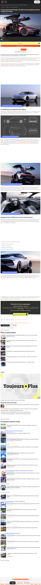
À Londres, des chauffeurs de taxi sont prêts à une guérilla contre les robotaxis (22, 446)
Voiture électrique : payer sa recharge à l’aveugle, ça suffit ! (18, 433)
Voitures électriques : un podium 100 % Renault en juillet (12, 410)
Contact (36, 584)
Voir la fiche (10, 556)
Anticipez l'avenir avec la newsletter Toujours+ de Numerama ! (13, 400)
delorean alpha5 (10, 327)
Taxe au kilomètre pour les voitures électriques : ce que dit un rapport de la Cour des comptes (19, 408)
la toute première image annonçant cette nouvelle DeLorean (13, 63)
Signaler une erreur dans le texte (21, 322)
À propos (2, 584)
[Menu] (5, 1)
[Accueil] (2, 1)
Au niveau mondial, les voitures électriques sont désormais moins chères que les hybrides (23, 522)
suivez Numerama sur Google (19, 319)
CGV (40, 584)
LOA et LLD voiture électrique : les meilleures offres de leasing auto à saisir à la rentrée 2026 (22, 460)
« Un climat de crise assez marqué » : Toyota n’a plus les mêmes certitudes (15, 413)
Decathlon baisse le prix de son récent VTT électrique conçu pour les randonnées (23, 541)
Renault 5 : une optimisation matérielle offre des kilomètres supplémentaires (22, 527)
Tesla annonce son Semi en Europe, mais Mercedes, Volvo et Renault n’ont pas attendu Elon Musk (22, 466)
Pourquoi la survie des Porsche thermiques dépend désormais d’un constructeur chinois (23, 496)
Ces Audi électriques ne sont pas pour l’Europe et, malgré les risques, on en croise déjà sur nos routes (23, 479)
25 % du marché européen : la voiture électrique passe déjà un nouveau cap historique (22, 426)
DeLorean (3, 327)
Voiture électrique (14, 7)
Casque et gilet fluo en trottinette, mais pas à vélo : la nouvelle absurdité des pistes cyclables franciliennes (23, 548)
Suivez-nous (23, 49)
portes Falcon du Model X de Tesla (23, 143)
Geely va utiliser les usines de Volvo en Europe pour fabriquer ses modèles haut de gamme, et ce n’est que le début (23, 487)
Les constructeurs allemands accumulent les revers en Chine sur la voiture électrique (21, 510)
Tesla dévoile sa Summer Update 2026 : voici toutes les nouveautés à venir (15, 412)
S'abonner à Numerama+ (19, 314)
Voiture (7, 7)
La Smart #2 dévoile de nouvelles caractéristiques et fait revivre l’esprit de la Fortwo (23, 535)
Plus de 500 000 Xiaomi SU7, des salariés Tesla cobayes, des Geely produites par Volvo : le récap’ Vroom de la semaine (23, 440)
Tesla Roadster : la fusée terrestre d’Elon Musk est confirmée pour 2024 (20, 351)
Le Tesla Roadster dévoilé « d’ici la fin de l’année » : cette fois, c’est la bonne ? (21, 356)
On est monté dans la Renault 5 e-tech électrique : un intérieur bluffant (20, 362)
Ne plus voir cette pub (5, 330)
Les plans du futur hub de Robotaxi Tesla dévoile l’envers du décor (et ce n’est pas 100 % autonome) (23, 473)
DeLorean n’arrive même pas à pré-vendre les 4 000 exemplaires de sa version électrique (21, 346)
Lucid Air (18, 189)
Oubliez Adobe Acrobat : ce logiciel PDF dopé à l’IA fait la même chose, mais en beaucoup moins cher (21, 336)
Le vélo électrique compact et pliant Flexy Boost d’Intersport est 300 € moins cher (23, 515)
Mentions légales (9, 584)
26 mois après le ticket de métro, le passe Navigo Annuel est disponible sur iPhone (23, 503)
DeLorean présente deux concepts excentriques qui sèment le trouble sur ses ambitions (21, 341)
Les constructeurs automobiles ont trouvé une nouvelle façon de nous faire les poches (22, 404)
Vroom (3, 7)
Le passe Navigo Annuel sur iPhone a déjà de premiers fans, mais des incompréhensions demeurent (20, 453)
